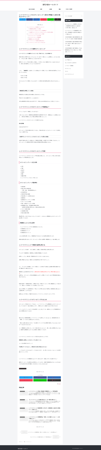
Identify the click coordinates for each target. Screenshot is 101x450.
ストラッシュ (68, 68)
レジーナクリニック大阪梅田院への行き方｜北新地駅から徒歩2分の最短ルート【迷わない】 (73, 32)
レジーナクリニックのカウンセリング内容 (36, 33)
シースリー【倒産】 (69, 65)
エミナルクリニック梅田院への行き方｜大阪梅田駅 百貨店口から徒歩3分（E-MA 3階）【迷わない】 (73, 26)
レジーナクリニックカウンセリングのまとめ (36, 42)
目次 (38, 24)
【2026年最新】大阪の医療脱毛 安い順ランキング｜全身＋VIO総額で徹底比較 (73, 37)
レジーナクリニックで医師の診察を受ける (36, 40)
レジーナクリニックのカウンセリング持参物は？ (37, 30)
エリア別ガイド (68, 59)
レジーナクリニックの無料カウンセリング (36, 27)
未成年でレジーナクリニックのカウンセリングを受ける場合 (41, 32)
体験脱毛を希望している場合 (35, 28)
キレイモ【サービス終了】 (71, 62)
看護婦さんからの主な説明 (34, 39)
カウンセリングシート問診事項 (35, 37)
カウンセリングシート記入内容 (35, 35)
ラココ (66, 71)
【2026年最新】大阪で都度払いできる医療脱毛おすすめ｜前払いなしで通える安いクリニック (73, 50)
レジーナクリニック (23, 368)
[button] (81, 16)
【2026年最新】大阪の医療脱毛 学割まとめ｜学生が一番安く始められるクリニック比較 (73, 43)
